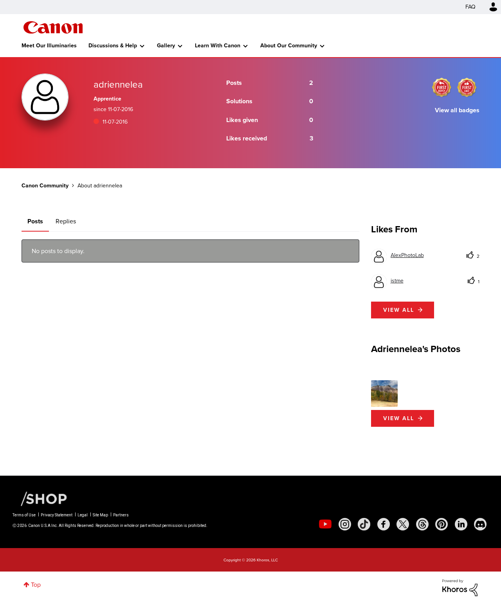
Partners (121, 515)
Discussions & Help (112, 45)
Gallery (166, 45)
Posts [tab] (35, 221)
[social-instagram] (345, 524)
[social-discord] (480, 524)
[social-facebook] (383, 524)
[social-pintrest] (441, 524)
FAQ (470, 7)
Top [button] (36, 584)
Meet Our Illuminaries (49, 45)
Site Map (100, 515)
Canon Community (53, 27)
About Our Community (288, 45)
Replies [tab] (66, 221)
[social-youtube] (325, 524)
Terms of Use (24, 515)
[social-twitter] (402, 524)
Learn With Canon (217, 45)
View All (398, 418)
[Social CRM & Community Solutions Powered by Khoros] (460, 586)
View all (398, 310)
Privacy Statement (56, 515)
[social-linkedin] (461, 524)
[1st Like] (467, 87)
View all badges (457, 110)
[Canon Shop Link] (40, 498)
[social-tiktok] (364, 524)
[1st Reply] (441, 87)
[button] (384, 393)
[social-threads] (422, 524)
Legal (82, 515)
